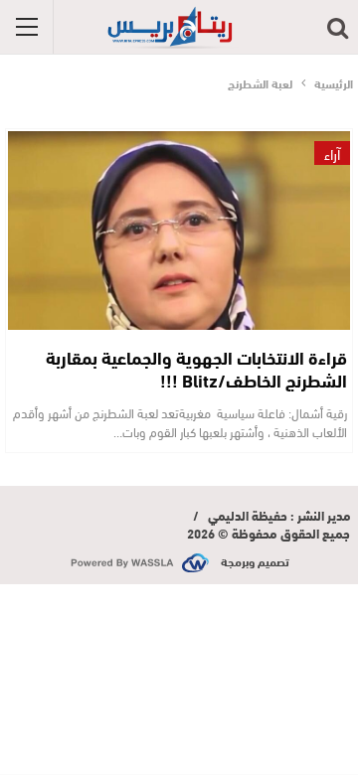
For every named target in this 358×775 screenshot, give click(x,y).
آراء (332, 153)
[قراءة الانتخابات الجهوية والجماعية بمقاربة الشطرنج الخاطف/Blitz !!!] (179, 230)
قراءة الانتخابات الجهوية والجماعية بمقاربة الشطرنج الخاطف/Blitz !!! (196, 368)
